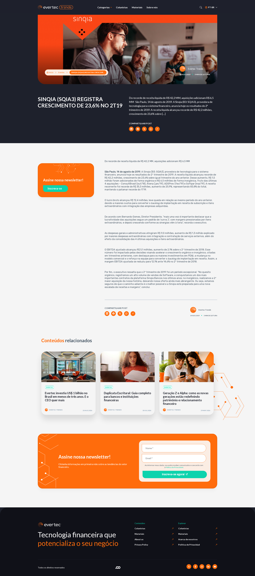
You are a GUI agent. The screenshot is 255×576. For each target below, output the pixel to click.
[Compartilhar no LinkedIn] (131, 129)
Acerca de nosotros (188, 539)
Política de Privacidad (189, 544)
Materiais (139, 534)
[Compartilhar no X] (144, 129)
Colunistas (140, 528)
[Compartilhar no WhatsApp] (150, 129)
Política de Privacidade (174, 467)
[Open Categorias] (111, 7)
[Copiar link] (157, 129)
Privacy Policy (141, 544)
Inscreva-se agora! (173, 474)
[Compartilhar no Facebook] (137, 129)
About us (139, 539)
